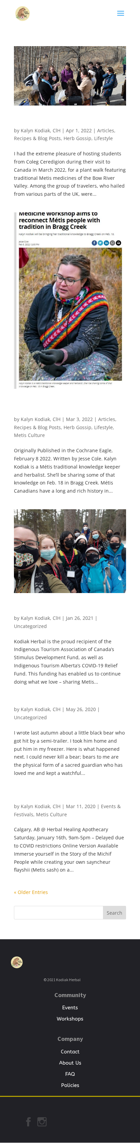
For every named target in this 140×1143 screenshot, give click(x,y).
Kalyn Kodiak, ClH (40, 130)
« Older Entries (31, 892)
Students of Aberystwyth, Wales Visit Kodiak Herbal (70, 121)
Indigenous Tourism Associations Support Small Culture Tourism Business (67, 608)
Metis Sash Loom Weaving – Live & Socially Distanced (68, 796)
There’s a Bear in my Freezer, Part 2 (59, 702)
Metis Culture (29, 435)
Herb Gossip (77, 138)
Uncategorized (30, 626)
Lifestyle (103, 138)
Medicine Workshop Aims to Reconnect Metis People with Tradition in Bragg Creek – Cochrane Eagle (68, 407)
